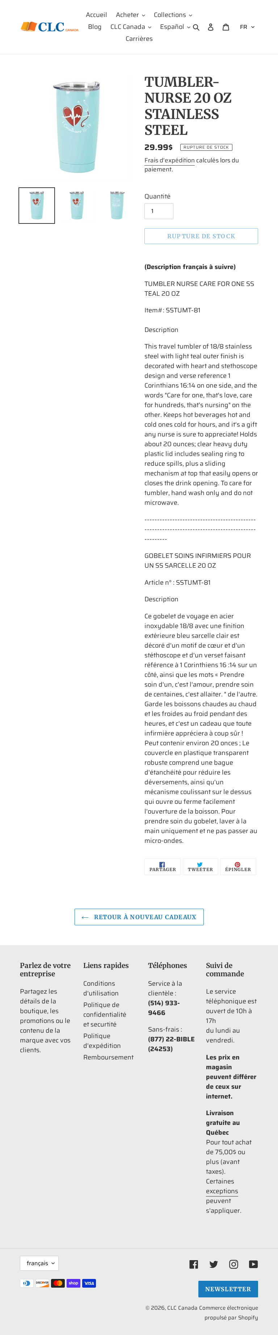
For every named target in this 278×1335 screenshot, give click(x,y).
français (37, 1263)
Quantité (157, 196)
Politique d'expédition (102, 1041)
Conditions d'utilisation (101, 988)
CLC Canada (182, 1308)
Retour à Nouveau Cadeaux (144, 917)
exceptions (222, 1191)
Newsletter (228, 1289)
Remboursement (108, 1057)
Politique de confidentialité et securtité (104, 1014)
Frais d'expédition (169, 160)
